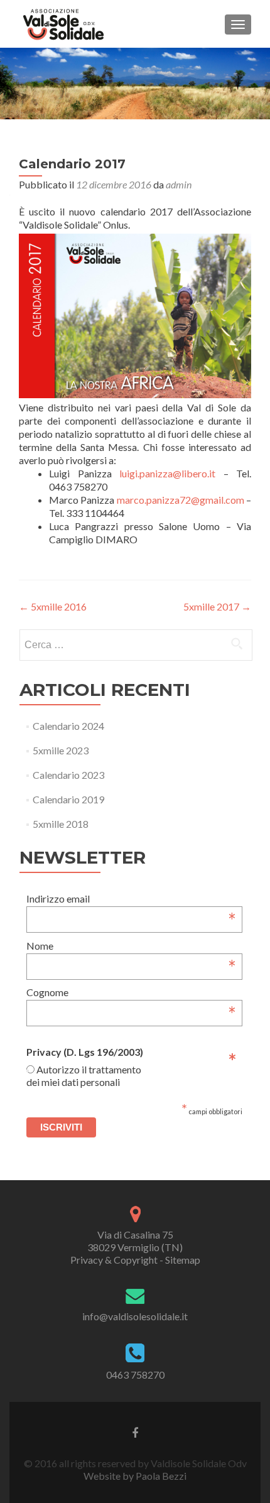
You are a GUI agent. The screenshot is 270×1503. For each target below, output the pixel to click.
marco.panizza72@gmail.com (180, 500)
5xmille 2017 (217, 606)
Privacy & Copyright (114, 1260)
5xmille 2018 (61, 824)
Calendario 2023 (68, 775)
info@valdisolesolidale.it (135, 1316)
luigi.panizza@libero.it (167, 473)
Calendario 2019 (68, 799)
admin (179, 184)
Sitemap (182, 1260)
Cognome (131, 992)
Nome (131, 946)
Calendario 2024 (68, 726)
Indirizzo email (131, 898)
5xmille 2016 (53, 606)
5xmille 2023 (61, 750)
